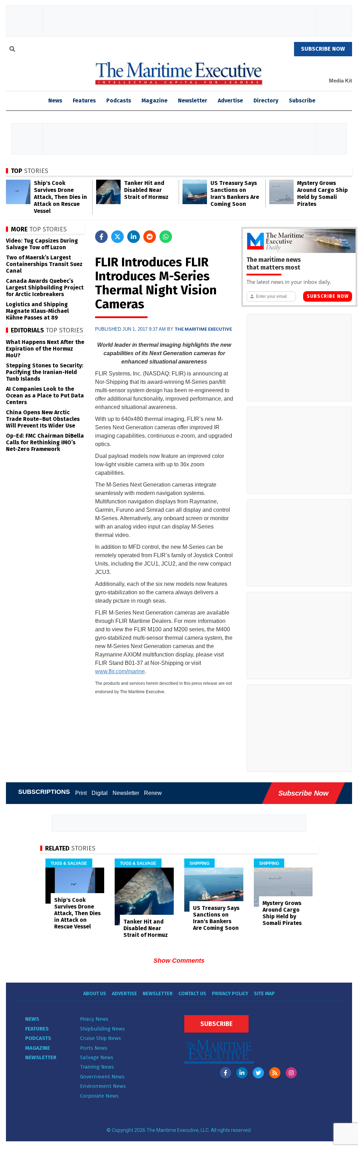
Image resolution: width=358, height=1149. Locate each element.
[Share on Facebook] (101, 236)
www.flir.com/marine (120, 671)
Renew (153, 793)
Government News (102, 1076)
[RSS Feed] (274, 1072)
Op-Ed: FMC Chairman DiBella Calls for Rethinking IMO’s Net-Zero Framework (45, 442)
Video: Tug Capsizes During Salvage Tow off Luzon (42, 244)
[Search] (12, 50)
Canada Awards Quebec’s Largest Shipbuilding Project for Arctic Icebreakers (45, 287)
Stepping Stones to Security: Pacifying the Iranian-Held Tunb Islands (44, 372)
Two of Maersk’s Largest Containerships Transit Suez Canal (44, 264)
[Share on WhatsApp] (165, 236)
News (32, 1019)
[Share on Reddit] (149, 236)
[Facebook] (225, 1072)
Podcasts (118, 100)
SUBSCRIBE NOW (323, 48)
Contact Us (192, 994)
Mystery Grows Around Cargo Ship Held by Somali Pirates (322, 193)
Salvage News (96, 1057)
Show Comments (179, 960)
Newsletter (192, 100)
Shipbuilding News (102, 1029)
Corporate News (99, 1096)
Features (84, 100)
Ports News (93, 1048)
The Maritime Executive (203, 329)
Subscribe (302, 100)
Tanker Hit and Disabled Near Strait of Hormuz (146, 190)
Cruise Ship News (100, 1038)
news (55, 100)
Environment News (103, 1086)
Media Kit (340, 81)
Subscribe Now (328, 296)
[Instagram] (291, 1072)
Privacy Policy (230, 994)
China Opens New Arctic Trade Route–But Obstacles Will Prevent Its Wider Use (43, 419)
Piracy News (94, 1019)
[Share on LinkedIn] (133, 236)
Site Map (264, 994)
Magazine (154, 100)
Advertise (230, 100)
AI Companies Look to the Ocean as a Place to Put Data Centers (45, 395)
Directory (265, 100)
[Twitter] (258, 1072)
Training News (97, 1067)
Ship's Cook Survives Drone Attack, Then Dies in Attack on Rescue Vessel (60, 197)
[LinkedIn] (242, 1072)
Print (81, 793)
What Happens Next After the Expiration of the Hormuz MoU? (45, 349)
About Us (94, 994)
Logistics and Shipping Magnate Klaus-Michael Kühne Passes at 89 (37, 311)
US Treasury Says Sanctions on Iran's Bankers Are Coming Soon (234, 193)
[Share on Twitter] (117, 236)
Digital (100, 793)
